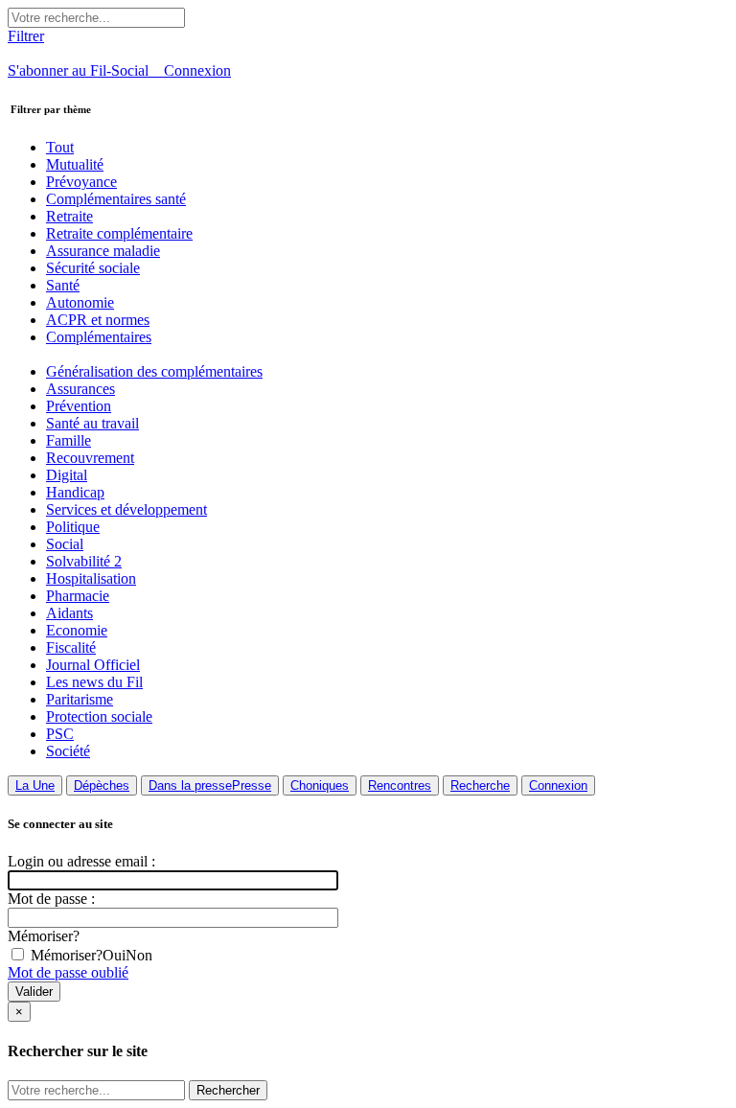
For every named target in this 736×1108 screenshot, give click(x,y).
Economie (76, 630)
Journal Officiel (93, 665)
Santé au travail (92, 423)
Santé (63, 285)
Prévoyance (81, 181)
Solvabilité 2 (84, 561)
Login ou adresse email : (81, 861)
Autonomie (80, 302)
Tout (60, 147)
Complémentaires (98, 337)
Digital (66, 475)
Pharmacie (77, 596)
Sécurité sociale (93, 268)
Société (68, 751)
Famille (68, 440)
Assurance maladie (103, 250)
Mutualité (75, 164)
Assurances (80, 389)
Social (64, 544)
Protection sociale (99, 716)
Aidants (69, 613)
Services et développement (126, 509)
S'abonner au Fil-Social (86, 70)
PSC (60, 734)
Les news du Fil (94, 682)
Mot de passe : (51, 898)
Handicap (75, 492)
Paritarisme (79, 699)
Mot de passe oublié (68, 972)
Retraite (69, 216)
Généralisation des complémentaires (154, 371)
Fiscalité (71, 647)
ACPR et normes (98, 320)
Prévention (78, 406)
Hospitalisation (91, 578)
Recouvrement (90, 458)
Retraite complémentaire (119, 233)
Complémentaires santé (116, 199)
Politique (73, 527)
